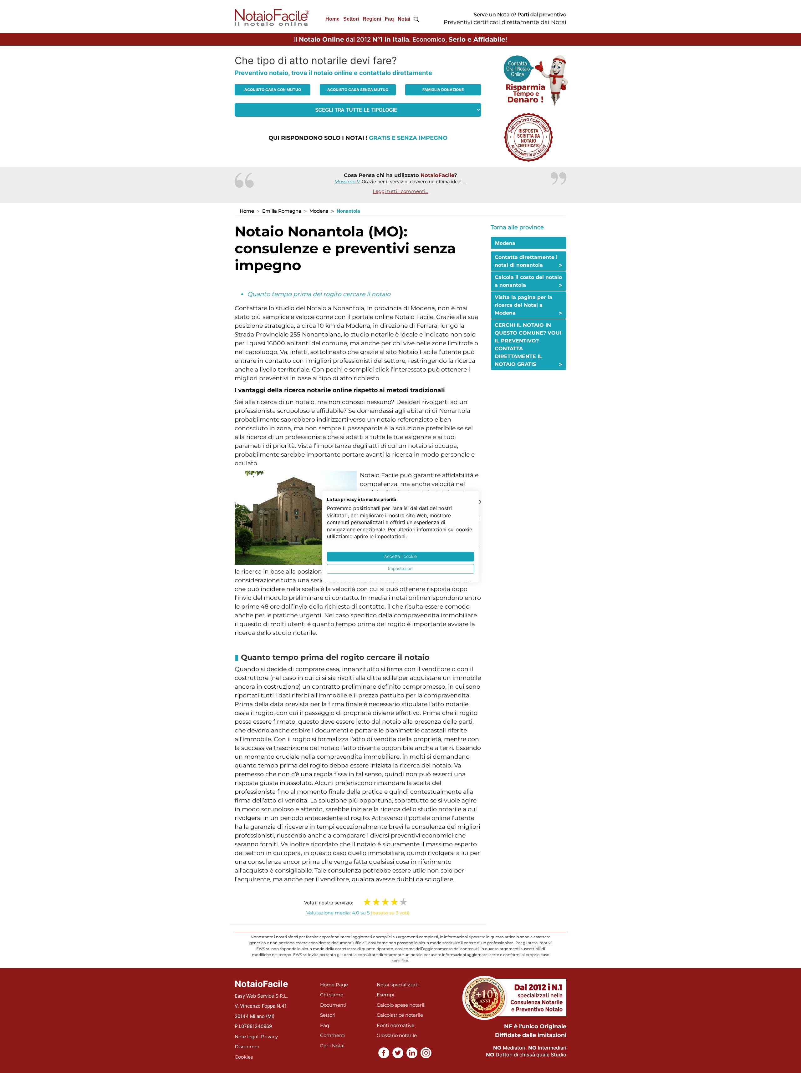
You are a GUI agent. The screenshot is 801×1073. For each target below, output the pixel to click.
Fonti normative (395, 1025)
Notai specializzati (398, 985)
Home (332, 19)
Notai (404, 19)
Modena (319, 211)
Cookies (244, 1057)
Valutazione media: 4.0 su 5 (358, 913)
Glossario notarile (397, 1035)
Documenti (333, 1005)
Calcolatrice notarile (400, 1015)
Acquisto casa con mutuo (272, 89)
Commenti (332, 1035)
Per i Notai (332, 1046)
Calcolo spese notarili (401, 1005)
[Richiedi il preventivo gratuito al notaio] (528, 137)
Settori (351, 19)
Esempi (385, 995)
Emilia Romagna (281, 211)
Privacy (269, 1037)
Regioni (372, 19)
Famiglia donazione (443, 89)
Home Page (334, 985)
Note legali (247, 1037)
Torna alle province (517, 227)
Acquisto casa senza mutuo (357, 89)
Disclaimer (247, 1047)
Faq (389, 19)
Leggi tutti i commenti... (400, 191)
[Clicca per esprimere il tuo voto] (403, 901)
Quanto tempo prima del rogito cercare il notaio (318, 294)
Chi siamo (331, 995)
